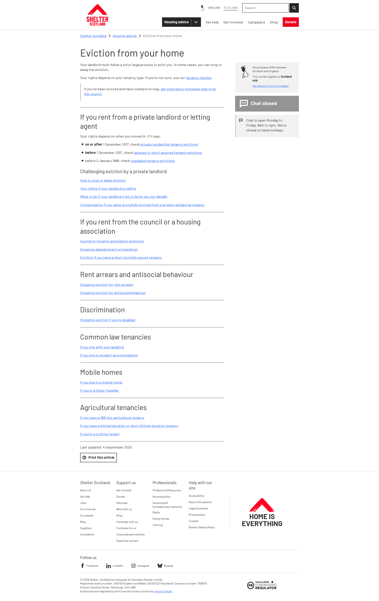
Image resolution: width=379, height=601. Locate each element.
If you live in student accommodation (109, 355)
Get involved (123, 490)
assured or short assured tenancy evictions (168, 152)
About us (85, 490)
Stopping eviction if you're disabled (107, 320)
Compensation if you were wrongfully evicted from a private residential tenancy (142, 205)
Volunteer (122, 502)
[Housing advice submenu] (196, 22)
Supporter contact (127, 540)
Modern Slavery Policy (202, 527)
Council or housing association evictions (112, 241)
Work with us (124, 509)
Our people (86, 515)
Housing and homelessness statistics (167, 504)
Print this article (101, 457)
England (214, 7)
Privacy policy (197, 514)
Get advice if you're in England (270, 85)
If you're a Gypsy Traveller (99, 390)
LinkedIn (118, 565)
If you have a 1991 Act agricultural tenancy (112, 417)
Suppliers (86, 528)
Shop (119, 515)
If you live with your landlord (102, 347)
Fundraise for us (126, 528)
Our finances (88, 509)
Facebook (92, 565)
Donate (120, 496)
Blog (82, 521)
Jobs (83, 502)
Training (157, 525)
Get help (85, 496)
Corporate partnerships (130, 534)
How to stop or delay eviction (103, 180)
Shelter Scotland (93, 35)
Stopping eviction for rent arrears (106, 284)
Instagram (143, 565)
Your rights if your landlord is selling (108, 188)
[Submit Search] (294, 8)
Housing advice (176, 22)
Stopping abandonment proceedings (109, 249)
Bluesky (168, 565)
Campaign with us (127, 521)
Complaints (87, 534)
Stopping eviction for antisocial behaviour (113, 292)
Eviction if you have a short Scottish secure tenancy (121, 257)
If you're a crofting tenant (100, 434)
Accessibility (196, 495)
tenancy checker (199, 77)
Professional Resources (167, 490)
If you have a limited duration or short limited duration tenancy (129, 425)
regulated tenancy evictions (153, 160)
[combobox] (265, 8)
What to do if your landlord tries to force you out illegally (123, 196)
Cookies (194, 521)
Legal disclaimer (198, 508)
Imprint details (163, 591)
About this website (200, 502)
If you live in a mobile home (101, 382)
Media (156, 512)
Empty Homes (161, 518)
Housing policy (161, 496)
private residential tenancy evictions (169, 144)
